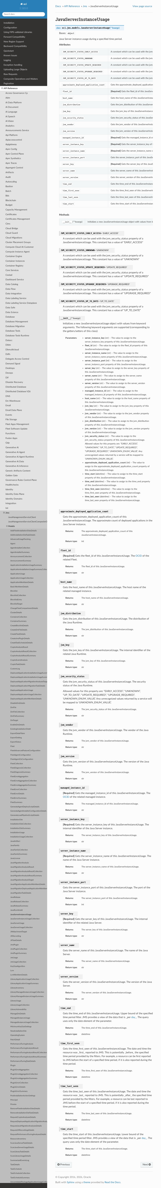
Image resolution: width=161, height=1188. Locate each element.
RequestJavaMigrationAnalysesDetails (26, 1126)
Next (146, 1164)
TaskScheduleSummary (20, 1178)
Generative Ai (12, 447)
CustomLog (15, 669)
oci (25, 4)
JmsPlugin (14, 945)
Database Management (17, 321)
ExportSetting (16, 738)
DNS (8, 396)
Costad (9, 275)
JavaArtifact (15, 841)
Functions (10, 433)
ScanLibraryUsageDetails (20, 1156)
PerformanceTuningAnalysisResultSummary (28, 1057)
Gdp (8, 443)
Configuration (10, 27)
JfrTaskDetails (16, 940)
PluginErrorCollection (19, 1083)
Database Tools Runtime (17, 335)
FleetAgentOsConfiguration (21, 759)
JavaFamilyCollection (19, 850)
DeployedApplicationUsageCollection (26, 694)
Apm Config (11, 149)
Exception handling (13, 65)
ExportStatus (15, 742)
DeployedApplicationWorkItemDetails (26, 699)
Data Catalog (12, 284)
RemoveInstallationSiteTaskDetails (24, 1113)
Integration (11, 503)
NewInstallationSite (18, 1031)
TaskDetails (15, 1164)
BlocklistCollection (18, 595)
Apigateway (11, 144)
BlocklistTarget (16, 604)
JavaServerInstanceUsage (20, 914)
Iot (7, 508)
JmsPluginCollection (18, 949)
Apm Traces (11, 163)
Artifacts (10, 172)
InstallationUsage (17, 832)
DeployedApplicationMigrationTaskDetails (27, 686)
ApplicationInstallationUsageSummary (26, 565)
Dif (7, 377)
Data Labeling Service (16, 298)
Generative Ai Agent (15, 452)
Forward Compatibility (14, 37)
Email (8, 405)
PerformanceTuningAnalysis (21, 1044)
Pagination (9, 83)
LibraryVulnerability (18, 1009)
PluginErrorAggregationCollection (24, 1074)
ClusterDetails (16, 612)
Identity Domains (14, 499)
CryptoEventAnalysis (19, 660)
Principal (14, 1100)
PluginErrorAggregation (19, 1070)
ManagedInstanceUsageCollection (24, 1022)
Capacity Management (16, 210)
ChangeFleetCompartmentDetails (24, 608)
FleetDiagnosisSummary (20, 772)
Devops (9, 373)
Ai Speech (10, 116)
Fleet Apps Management (17, 424)
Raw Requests (10, 74)
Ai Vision (10, 121)
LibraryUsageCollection (20, 1005)
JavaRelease (15, 897)
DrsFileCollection (17, 712)
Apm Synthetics (13, 158)
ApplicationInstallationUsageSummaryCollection (28, 569)
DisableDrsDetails (17, 703)
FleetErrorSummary (18, 798)
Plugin (13, 1065)
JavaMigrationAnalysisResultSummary (26, 876)
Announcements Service (17, 130)
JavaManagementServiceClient (22, 517)
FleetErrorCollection (18, 789)
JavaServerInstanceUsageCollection (25, 919)
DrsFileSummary (17, 716)
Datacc (9, 340)
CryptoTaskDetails (17, 664)
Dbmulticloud (12, 349)
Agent (12, 544)
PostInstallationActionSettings (22, 1096)
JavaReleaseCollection (19, 902)
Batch (8, 191)
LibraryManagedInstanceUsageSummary (27, 996)
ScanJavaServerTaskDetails (21, 1143)
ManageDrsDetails (17, 1014)
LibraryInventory (17, 988)
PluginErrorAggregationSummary (23, 1078)
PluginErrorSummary (19, 1091)
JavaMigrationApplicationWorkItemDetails (27, 884)
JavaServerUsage (17, 923)
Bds (7, 196)
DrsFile (13, 707)
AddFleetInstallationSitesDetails (23, 531)
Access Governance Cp (17, 93)
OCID (139, 556)
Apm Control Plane (15, 154)
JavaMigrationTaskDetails (20, 893)
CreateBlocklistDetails (19, 625)
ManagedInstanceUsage (20, 1018)
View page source (142, 6)
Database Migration (15, 326)
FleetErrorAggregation (19, 776)
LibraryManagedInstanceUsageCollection (27, 992)
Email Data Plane (14, 410)
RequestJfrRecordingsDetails (22, 1130)
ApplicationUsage (17, 574)
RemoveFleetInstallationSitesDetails (25, 1108)
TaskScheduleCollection (20, 1173)
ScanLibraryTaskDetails (19, 1152)
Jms (7, 513)
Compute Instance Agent (18, 252)
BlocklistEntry (16, 600)
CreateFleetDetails (17, 634)
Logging (7, 60)
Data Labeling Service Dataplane (21, 303)
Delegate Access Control (17, 359)
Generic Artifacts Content (18, 471)
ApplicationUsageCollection (21, 578)
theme (86, 1182)
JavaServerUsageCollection (21, 927)
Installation (9, 23)
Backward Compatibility (15, 46)
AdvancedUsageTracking (20, 539)
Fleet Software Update (16, 429)
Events (9, 415)
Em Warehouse (13, 401)
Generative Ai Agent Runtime (20, 457)
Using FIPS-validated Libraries (18, 32)
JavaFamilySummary (18, 854)
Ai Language (11, 112)
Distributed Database (16, 387)
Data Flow (11, 289)
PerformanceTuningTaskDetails (23, 1061)
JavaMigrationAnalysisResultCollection (26, 871)
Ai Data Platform (14, 102)
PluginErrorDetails (17, 1087)
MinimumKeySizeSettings (20, 1026)
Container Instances (15, 261)
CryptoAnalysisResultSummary (23, 656)
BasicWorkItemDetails (19, 587)
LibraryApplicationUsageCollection (24, 979)
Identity (9, 489)
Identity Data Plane (15, 494)
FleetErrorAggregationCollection (23, 781)
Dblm (8, 345)
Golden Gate (12, 475)
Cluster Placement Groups (18, 242)
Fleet (12, 746)
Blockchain (11, 200)
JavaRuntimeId (16, 910)
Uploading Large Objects (15, 69)
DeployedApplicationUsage (21, 690)
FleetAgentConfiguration (20, 755)
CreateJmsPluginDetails (20, 638)
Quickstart (9, 51)
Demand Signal (13, 363)
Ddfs (8, 354)
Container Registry (14, 266)
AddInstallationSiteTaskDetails (22, 535)
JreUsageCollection (18, 962)
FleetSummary (16, 802)
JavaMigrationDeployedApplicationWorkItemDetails (28, 888)
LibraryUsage (15, 1001)
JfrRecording (15, 936)
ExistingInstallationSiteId (20, 729)
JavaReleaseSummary (19, 906)
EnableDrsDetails (17, 725)
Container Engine (14, 256)
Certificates (11, 214)
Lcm (12, 970)
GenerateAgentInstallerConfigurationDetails (28, 811)
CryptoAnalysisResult (19, 647)
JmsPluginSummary (18, 953)
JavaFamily (14, 845)
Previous (65, 1164)
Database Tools (13, 331)
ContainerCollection (18, 617)
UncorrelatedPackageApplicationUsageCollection (28, 1182)
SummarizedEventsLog (19, 1160)
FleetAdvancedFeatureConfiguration (25, 750)
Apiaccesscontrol (14, 140)
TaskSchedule (16, 1169)
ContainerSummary (18, 621)
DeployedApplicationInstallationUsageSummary (28, 673)
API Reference (10, 88)
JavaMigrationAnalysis (19, 863)
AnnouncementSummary (20, 561)
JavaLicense (15, 858)
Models (11, 526)
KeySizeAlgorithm (17, 966)
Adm (8, 98)
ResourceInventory (18, 1139)
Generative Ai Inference (17, 466)
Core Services (12, 270)
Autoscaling (11, 182)
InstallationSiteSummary (20, 828)
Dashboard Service (15, 279)
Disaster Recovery (14, 382)
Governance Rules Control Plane (21, 480)
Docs (58, 6)
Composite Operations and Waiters (21, 79)
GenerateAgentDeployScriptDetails (24, 807)
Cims (8, 224)
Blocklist (13, 591)
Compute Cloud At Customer (20, 247)
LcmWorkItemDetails (18, 975)
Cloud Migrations (14, 238)
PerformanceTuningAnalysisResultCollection (28, 1052)
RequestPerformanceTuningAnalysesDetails (28, 1134)
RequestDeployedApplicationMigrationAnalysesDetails (28, 1121)
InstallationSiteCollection (20, 824)
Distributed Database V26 (18, 391)
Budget (9, 205)
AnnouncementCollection (21, 556)
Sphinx (70, 1182)
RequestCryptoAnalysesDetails (23, 1117)
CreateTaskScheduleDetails (21, 643)
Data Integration (14, 293)
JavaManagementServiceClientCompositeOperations (27, 522)
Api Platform (12, 135)
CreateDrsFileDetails (18, 630)
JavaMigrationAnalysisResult (22, 867)
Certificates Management (18, 219)
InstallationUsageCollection (21, 837)
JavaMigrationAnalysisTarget (22, 880)
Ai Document (12, 107)
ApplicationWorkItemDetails (21, 582)
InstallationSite (16, 820)
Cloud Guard (12, 233)
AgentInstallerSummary (20, 552)
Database (10, 317)
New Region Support (14, 41)
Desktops (10, 368)
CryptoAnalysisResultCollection (23, 651)
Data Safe (10, 307)
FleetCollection (16, 764)
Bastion (9, 186)
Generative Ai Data (15, 461)
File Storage (11, 419)
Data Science (12, 312)
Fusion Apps (11, 438)
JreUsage (14, 958)
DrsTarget (14, 720)
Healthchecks (12, 485)
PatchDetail (15, 1040)
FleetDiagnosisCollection (20, 768)
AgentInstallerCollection (20, 548)
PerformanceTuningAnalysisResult (24, 1048)
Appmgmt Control (14, 167)
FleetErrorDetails (17, 794)
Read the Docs (112, 1182)
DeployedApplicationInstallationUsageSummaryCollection (28, 677)
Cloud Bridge (12, 228)
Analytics (10, 126)
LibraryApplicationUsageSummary (24, 983)
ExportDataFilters (17, 733)
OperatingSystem (17, 1035)
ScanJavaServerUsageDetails (22, 1147)
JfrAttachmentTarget (18, 932)
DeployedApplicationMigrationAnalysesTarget (28, 682)
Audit (8, 177)
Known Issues (10, 55)
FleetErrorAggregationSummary (23, 785)
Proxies (13, 1104)
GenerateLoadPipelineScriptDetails (24, 815)
